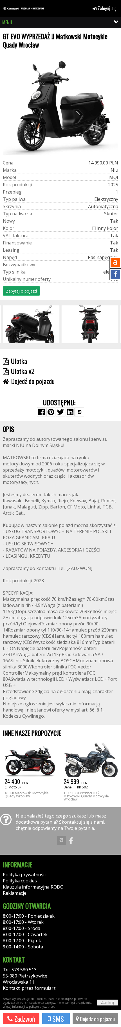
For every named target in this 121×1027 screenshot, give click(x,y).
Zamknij (107, 1002)
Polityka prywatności (24, 874)
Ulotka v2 (22, 371)
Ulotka (19, 361)
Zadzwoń (24, 1019)
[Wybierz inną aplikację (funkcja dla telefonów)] (79, 412)
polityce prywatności (42, 1007)
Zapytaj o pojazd (21, 291)
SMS (57, 1019)
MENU (7, 22)
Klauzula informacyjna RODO (33, 887)
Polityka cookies (20, 881)
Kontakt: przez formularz (29, 988)
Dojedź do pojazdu (97, 1019)
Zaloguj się (106, 8)
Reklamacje (14, 893)
